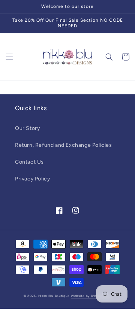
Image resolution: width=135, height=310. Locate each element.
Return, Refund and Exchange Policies (63, 145)
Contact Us (29, 162)
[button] (9, 57)
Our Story (27, 128)
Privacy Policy (32, 179)
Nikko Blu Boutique (54, 296)
